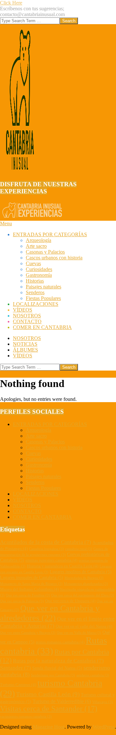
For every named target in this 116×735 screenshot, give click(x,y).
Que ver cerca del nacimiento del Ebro (82, 595)
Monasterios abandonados (86, 583)
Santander (15, 668)
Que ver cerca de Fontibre (28, 595)
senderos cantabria (92, 675)
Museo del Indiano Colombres (29, 589)
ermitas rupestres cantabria (51, 560)
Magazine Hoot (48, 727)
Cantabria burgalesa (46, 549)
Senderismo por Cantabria (53, 675)
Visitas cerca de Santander (48, 708)
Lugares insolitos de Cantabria (80, 571)
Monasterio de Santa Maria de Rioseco (31, 583)
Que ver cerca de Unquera (70, 601)
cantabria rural (78, 549)
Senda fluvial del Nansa (57, 668)
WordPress (104, 727)
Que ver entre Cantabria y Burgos (27, 632)
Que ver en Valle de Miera (79, 632)
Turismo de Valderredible (62, 701)
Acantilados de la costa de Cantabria (45, 542)
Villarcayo (102, 702)
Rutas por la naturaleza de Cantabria (58, 661)
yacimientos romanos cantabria (26, 716)
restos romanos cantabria (60, 642)
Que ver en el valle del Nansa (84, 626)
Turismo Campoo (18, 684)
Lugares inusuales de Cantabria (31, 577)
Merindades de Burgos (83, 578)
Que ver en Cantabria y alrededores (50, 613)
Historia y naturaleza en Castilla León (62, 566)
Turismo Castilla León (48, 694)
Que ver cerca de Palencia (22, 601)
